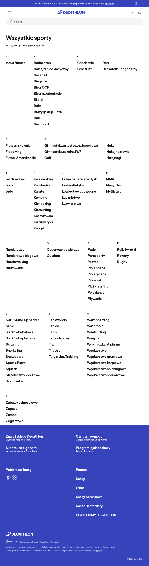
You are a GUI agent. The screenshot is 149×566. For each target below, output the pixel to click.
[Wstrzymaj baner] (136, 3)
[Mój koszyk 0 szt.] (139, 12)
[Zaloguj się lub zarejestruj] (132, 12)
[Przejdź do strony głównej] (71, 12)
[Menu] (9, 12)
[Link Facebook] (8, 477)
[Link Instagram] (14, 477)
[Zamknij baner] (141, 3)
